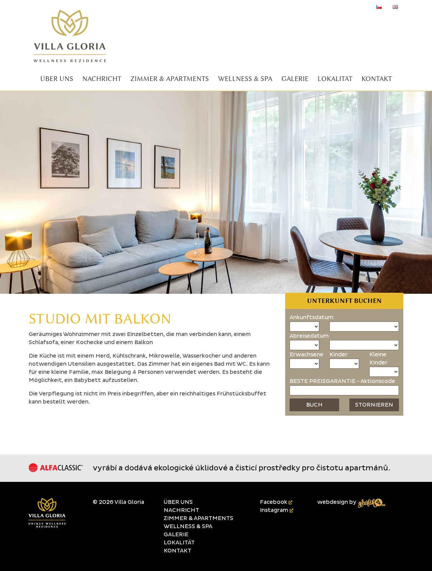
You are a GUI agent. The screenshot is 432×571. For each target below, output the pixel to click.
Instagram (275, 510)
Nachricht (181, 510)
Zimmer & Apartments (198, 518)
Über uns (178, 502)
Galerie (176, 534)
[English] (395, 7)
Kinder (338, 354)
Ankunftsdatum (311, 317)
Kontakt (177, 550)
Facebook (274, 502)
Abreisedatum (309, 336)
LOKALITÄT (179, 542)
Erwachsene (306, 354)
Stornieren (374, 404)
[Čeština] (379, 7)
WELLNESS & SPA (188, 526)
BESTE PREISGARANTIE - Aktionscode (342, 381)
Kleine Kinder (378, 358)
